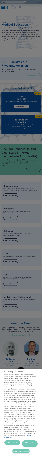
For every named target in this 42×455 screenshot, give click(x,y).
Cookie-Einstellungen (21, 451)
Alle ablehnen (12, 443)
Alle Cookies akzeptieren (29, 444)
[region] (21, 412)
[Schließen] (40, 371)
